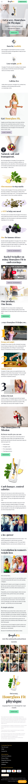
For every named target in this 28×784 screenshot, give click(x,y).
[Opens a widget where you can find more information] (22, 781)
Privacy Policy (4, 758)
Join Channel (5, 775)
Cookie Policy (4, 762)
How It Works (6, 132)
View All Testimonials (14, 282)
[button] (2, 2)
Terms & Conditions (6, 756)
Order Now (22, 1)
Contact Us (4, 751)
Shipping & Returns (6, 760)
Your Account (4, 747)
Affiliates (3, 764)
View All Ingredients (14, 250)
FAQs (2, 749)
